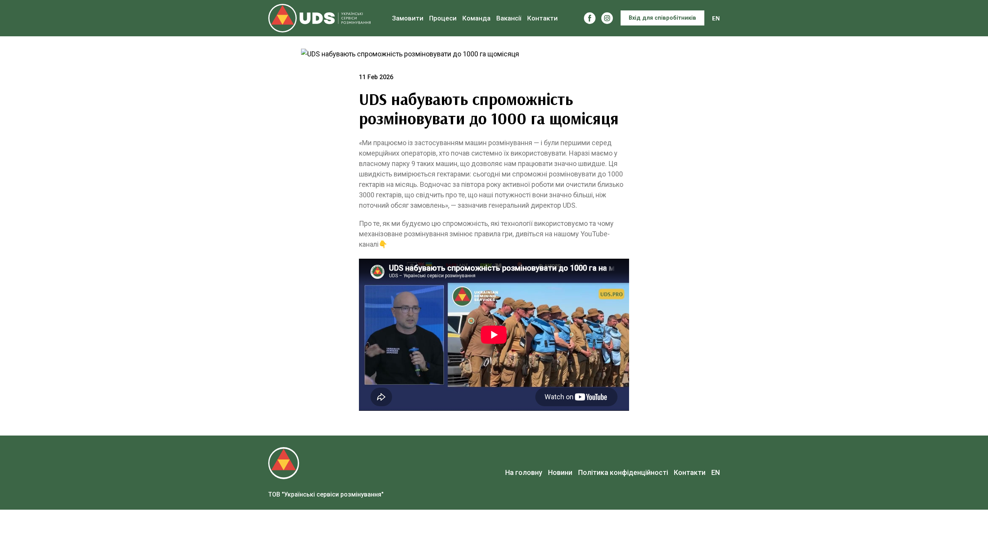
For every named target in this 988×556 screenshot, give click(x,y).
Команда (476, 18)
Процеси (443, 18)
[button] (590, 18)
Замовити (407, 18)
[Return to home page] (319, 18)
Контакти (542, 18)
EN (716, 18)
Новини (560, 472)
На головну (523, 472)
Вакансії (508, 18)
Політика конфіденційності (623, 472)
